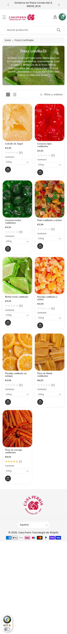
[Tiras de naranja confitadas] (17, 428)
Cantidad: (9, 157)
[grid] (8, 94)
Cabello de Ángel (14, 144)
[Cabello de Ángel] (17, 122)
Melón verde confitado (16, 297)
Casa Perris (24, 532)
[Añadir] (8, 170)
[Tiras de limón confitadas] (49, 352)
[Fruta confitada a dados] (49, 199)
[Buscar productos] (58, 30)
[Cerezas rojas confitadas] (49, 122)
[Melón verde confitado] (17, 275)
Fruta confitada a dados (49, 220)
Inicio (8, 40)
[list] (14, 94)
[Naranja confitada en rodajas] (17, 352)
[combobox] (34, 30)
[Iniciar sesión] (55, 17)
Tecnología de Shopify (45, 532)
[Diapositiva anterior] (8, 4)
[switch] (7, 629)
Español (24, 524)
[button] (5, 17)
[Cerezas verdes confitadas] (17, 199)
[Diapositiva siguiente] (58, 4)
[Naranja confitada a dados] (49, 275)
